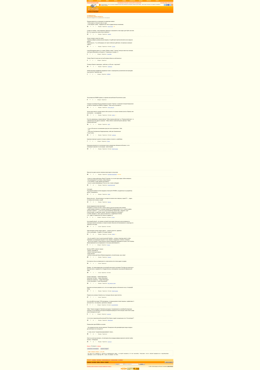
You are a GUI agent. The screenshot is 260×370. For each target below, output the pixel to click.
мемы (98, 362)
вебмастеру (105, 366)
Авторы (141, 0)
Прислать (149, 0)
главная (89, 362)
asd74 (109, 124)
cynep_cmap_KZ (111, 107)
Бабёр (109, 194)
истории (94, 362)
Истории (99, 0)
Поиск (157, 0)
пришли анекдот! (169, 362)
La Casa (113, 46)
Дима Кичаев (110, 320)
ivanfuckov (114, 135)
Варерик (109, 202)
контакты (96, 366)
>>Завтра (99, 346)
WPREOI (108, 74)
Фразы (115, 0)
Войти (166, 2)
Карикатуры (132, 0)
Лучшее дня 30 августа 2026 (92, 2)
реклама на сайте (90, 366)
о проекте (100, 366)
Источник (109, 46)
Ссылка (99, 226)
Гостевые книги (138, 2)
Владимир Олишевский (112, 174)
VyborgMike (109, 54)
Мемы (107, 0)
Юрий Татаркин (115, 291)
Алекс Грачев (110, 26)
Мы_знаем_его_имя (112, 283)
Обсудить (100, 26)
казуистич (109, 314)
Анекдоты (90, 0)
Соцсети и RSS (132, 2)
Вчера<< (89, 346)
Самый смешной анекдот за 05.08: (96, 351)
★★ (114, 26)
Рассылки (126, 2)
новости (109, 366)
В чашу (108, 141)
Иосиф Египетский (111, 185)
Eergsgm (109, 257)
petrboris (109, 34)
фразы (102, 362)
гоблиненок (110, 66)
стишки (106, 362)
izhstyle (113, 115)
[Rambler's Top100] (124, 369)
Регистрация (170, 2)
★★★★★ (119, 174)
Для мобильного (121, 2)
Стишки (124, 0)
